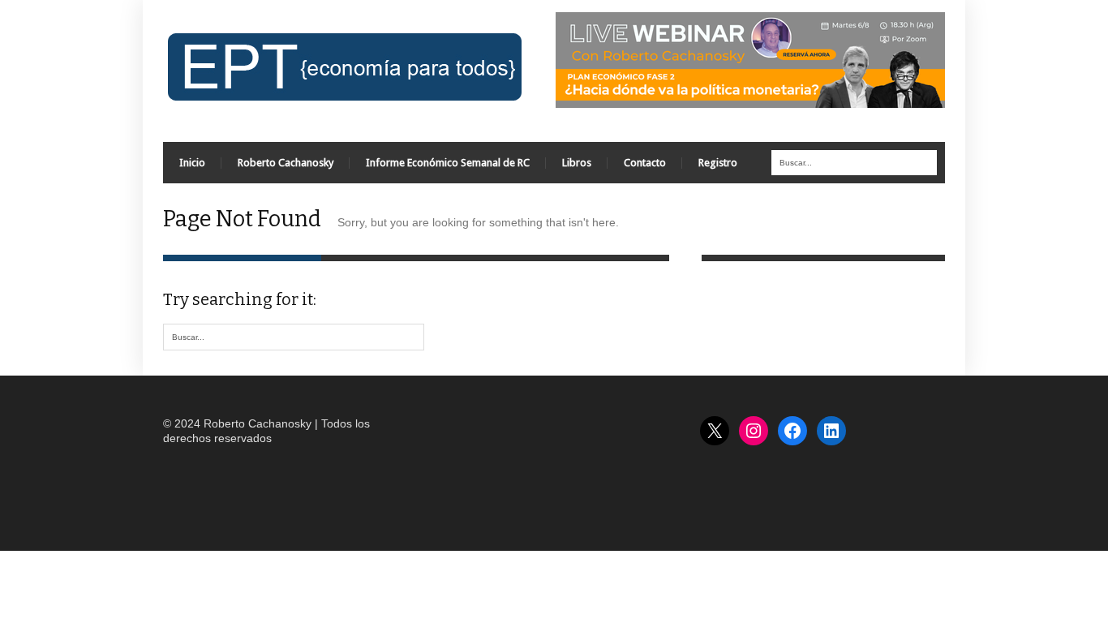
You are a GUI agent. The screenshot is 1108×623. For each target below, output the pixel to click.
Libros (576, 163)
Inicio (192, 163)
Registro (717, 163)
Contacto (645, 163)
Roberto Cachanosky (285, 163)
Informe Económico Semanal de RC (448, 163)
